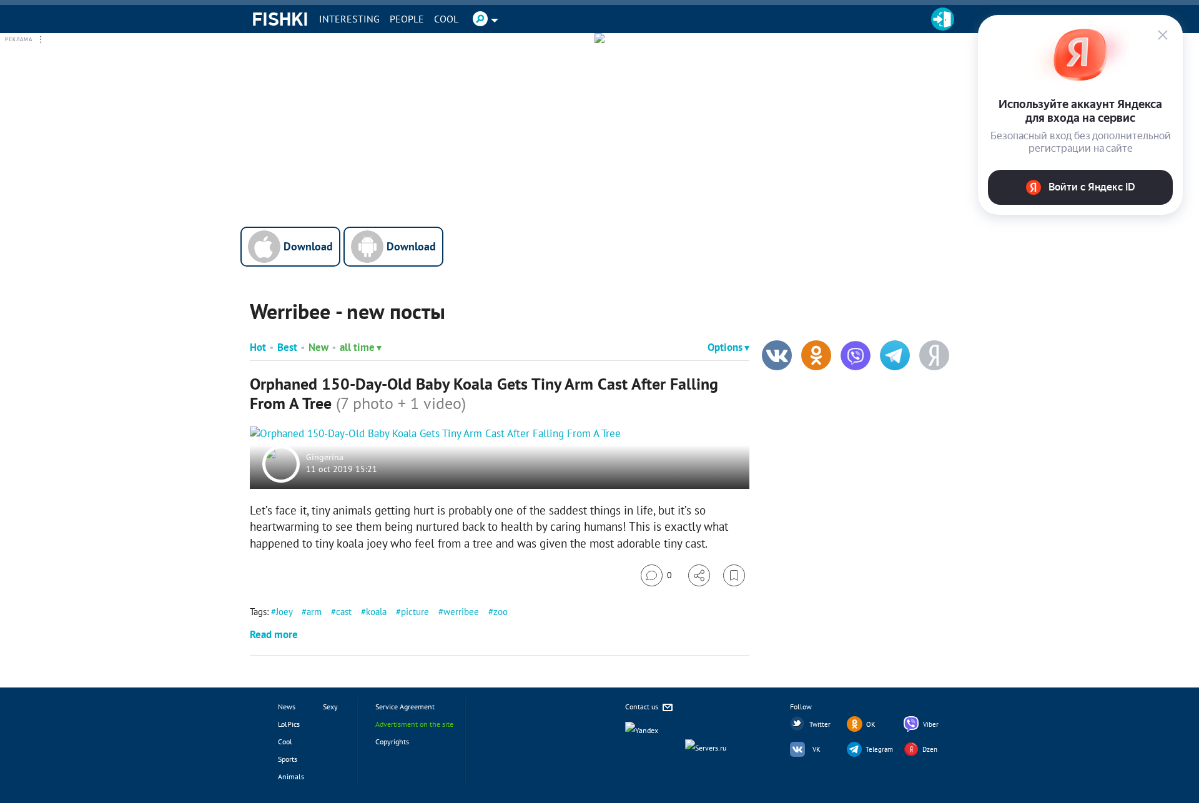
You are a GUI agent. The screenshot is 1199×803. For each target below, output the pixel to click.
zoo (500, 612)
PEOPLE (407, 18)
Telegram (879, 749)
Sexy (330, 706)
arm (314, 612)
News (286, 706)
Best (287, 347)
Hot (258, 347)
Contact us (642, 706)
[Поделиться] (699, 575)
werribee (461, 612)
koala (376, 612)
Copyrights (392, 741)
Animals (291, 776)
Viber (931, 724)
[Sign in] (942, 19)
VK (816, 749)
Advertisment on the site (414, 724)
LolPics (289, 724)
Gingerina (324, 457)
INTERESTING (349, 18)
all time (357, 347)
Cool (446, 18)
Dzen (929, 749)
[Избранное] (734, 575)
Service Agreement (405, 706)
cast (344, 612)
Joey (284, 612)
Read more (274, 634)
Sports (287, 759)
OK (871, 724)
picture (415, 612)
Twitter (820, 724)
